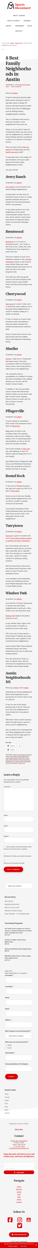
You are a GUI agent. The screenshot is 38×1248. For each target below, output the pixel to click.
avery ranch (9, 759)
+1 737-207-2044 (19, 1146)
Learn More (23, 1246)
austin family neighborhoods (21, 756)
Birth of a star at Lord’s (12, 907)
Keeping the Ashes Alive (12, 904)
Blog (6, 1106)
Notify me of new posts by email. (14, 863)
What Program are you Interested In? (18, 1031)
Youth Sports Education (25, 754)
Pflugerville (16, 426)
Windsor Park (10, 616)
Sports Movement (19, 5)
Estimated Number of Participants (16, 1064)
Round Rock (15, 491)
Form (6, 1103)
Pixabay (15, 93)
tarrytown (14, 763)
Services (7, 1097)
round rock (9, 763)
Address (8, 1020)
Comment (7, 787)
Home (6, 1094)
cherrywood (22, 759)
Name (6, 815)
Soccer (9, 1048)
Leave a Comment (16, 86)
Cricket (9, 1045)
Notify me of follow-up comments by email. (17, 856)
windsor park (21, 763)
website (19, 183)
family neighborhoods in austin (18, 760)
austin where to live (23, 758)
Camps (7, 1100)
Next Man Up (9, 901)
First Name (9, 975)
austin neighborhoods (12, 758)
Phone (7, 998)
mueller (21, 761)
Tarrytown (9, 536)
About (6, 1110)
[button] (19, 1172)
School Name (10, 1053)
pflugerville (27, 761)
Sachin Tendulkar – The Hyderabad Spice (17, 914)
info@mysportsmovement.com (19, 1148)
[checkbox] (5, 1045)
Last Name (9, 986)
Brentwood (9, 242)
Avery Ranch (10, 187)
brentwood (16, 759)
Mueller (8, 359)
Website (6, 836)
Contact (7, 1113)
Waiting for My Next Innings (13, 910)
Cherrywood (10, 304)
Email (6, 826)
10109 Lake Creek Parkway (19, 1141)
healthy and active (12, 152)
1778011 (15, 688)
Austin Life (15, 754)
